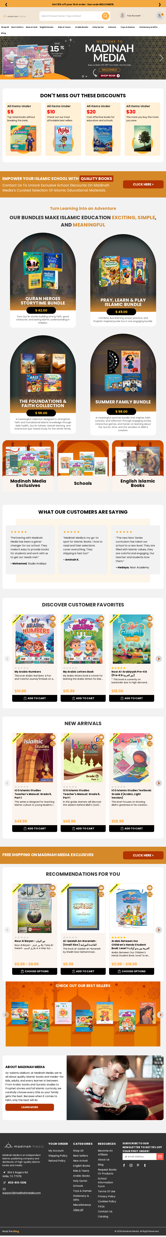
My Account (56, 1151)
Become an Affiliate (105, 1152)
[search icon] (105, 16)
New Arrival (31, 27)
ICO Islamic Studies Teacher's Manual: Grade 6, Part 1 (81, 794)
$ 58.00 (121, 411)
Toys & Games (127, 27)
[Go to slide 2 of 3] (83, 76)
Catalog (103, 1216)
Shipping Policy (57, 1156)
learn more (29, 1107)
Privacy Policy (106, 1196)
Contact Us (105, 1211)
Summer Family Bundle (123, 402)
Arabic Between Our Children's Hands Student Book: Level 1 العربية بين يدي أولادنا (130, 944)
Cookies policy (107, 1201)
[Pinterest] (137, 1165)
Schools (112, 27)
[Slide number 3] (83, 57)
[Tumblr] (144, 1165)
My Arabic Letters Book (78, 671)
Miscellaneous (82, 1205)
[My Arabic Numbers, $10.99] (35, 639)
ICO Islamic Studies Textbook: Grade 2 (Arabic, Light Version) (132, 794)
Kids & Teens (64, 27)
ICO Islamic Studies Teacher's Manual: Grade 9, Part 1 (33, 794)
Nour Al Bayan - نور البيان (30, 941)
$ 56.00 (41, 413)
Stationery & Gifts (148, 27)
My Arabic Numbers (28, 671)
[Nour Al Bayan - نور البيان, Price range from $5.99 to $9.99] (35, 908)
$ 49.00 (121, 312)
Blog (3, 33)
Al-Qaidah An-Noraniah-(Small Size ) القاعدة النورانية (80, 942)
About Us (103, 1159)
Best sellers (17, 27)
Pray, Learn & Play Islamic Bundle (123, 302)
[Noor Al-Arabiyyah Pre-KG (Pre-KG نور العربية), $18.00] (132, 639)
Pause (9, 75)
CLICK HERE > (143, 184)
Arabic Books (82, 27)
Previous (5, 58)
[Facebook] (124, 1165)
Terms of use (106, 1191)
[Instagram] (131, 1165)
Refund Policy (56, 1161)
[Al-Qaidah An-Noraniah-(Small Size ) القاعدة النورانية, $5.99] (83, 908)
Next (161, 58)
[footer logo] (23, 1145)
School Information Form (105, 1182)
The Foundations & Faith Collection (42, 403)
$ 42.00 (41, 310)
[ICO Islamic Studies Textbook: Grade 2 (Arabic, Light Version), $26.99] (132, 757)
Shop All (5, 27)
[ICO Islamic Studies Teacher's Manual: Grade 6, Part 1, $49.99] (83, 757)
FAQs (101, 1206)
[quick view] (53, 618)
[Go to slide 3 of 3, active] (86, 76)
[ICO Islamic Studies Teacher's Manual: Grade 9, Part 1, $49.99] (35, 757)
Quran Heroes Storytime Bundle (43, 301)
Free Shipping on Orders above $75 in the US (83, 4)
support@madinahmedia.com (21, 1193)
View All (78, 1210)
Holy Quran (98, 27)
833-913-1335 (17, 1182)
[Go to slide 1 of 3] (80, 76)
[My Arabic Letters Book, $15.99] (83, 639)
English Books (47, 27)
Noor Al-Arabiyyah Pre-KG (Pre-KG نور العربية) (129, 673)
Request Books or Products (107, 1171)
